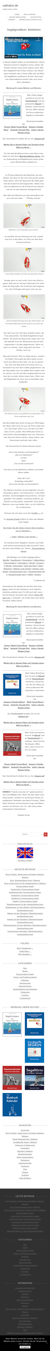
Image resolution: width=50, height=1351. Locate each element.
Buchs (5, 589)
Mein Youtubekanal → (25, 948)
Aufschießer (18, 566)
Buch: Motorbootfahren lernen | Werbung (25, 880)
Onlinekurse (25, 1160)
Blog (25, 968)
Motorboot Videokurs (25, 1151)
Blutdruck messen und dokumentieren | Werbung (25, 1333)
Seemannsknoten (25, 986)
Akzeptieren (25, 1347)
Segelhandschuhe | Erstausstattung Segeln (25, 892)
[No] (47, 1343)
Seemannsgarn (25, 983)
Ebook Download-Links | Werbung (25, 1139)
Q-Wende (8, 566)
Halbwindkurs (39, 560)
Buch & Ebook (29, 14)
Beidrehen (8, 569)
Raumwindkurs (10, 563)
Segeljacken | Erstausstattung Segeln (25, 895)
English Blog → (25, 951)
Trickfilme (25, 995)
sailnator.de (10, 5)
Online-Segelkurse (17, 17)
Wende (32, 563)
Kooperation (25, 1148)
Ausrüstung (35, 17)
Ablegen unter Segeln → (28, 537)
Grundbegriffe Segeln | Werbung (25, 1142)
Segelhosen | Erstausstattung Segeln (25, 898)
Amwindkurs (27, 560)
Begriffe (6, 560)
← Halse (13, 537)
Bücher (25, 971)
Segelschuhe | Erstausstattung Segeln (25, 889)
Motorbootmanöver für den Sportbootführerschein (25, 904)
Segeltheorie (16, 560)
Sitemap (11, 20)
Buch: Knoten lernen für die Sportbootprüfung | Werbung (25, 883)
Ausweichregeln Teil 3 (17, 574)
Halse (40, 566)
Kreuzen (40, 563)
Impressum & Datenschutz (30, 20)
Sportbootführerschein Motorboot (25, 989)
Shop (25, 1169)
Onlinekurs (25, 980)
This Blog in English (25, 860)
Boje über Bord (30, 566)
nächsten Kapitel (13, 519)
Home (17, 14)
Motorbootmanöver (25, 1154)
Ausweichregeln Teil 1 (18, 572)
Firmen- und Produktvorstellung (25, 977)
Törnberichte (25, 992)
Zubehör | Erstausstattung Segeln (25, 901)
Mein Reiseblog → (25, 954)
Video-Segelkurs (25, 1178)
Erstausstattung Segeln (25, 886)
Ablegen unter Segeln (22, 569)
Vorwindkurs (23, 563)
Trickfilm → (35, 513)
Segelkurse (25, 1166)
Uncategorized (25, 998)
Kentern (38, 574)
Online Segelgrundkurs (25, 1157)
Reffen (30, 574)
